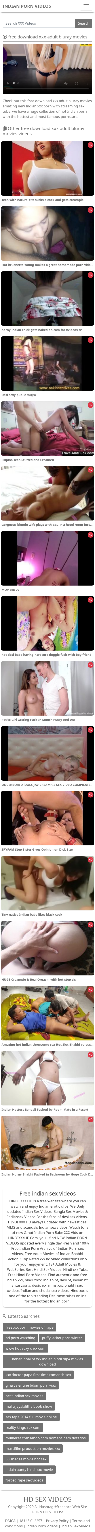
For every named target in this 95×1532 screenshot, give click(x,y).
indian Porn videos (42, 1526)
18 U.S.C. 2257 (30, 1520)
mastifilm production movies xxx (33, 1448)
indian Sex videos (75, 1526)
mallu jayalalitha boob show (29, 1406)
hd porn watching (20, 1337)
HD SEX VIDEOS (48, 1499)
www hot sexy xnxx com (26, 1348)
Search (83, 23)
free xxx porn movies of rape (29, 1327)
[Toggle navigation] (86, 6)
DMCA (10, 1520)
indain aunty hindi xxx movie (29, 1469)
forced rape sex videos (24, 1480)
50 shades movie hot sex (26, 1459)
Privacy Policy (57, 1520)
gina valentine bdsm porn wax (31, 1385)
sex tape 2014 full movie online (31, 1416)
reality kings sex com (23, 1427)
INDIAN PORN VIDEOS (27, 6)
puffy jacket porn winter (62, 1337)
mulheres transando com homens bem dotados (46, 1438)
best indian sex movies (24, 1395)
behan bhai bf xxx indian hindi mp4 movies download (47, 1362)
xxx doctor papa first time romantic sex (38, 1374)
